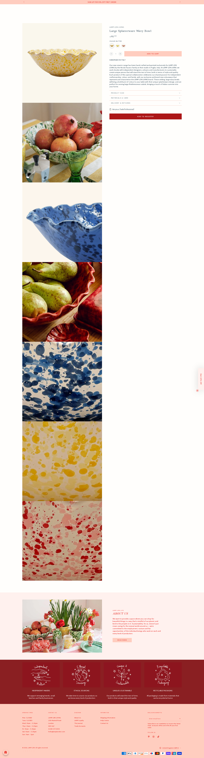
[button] (201, 379)
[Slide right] (180, 2)
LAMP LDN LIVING (116, 27)
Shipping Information (107, 718)
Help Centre (104, 720)
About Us (77, 718)
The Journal (78, 723)
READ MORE (122, 640)
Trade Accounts (79, 726)
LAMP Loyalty (79, 720)
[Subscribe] (180, 718)
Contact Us (104, 723)
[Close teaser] (197, 390)
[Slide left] (24, 2)
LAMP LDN (31, 748)
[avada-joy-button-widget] (5, 752)
